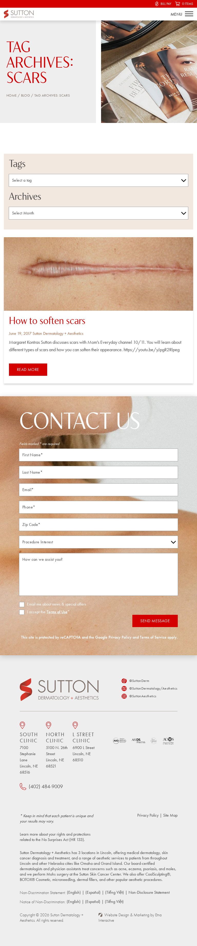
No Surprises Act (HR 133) (63, 839)
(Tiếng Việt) (114, 892)
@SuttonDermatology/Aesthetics (153, 688)
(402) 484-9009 (46, 786)
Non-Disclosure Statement (149, 892)
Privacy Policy (120, 637)
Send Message (155, 620)
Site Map (170, 815)
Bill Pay (166, 4)
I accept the (32, 612)
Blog (25, 95)
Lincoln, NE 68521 (57, 750)
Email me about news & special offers (56, 604)
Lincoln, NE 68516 (29, 753)
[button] (189, 14)
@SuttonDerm (139, 680)
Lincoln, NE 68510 (83, 747)
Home (11, 95)
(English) (74, 892)
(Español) (93, 892)
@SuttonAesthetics (142, 696)
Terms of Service (153, 637)
